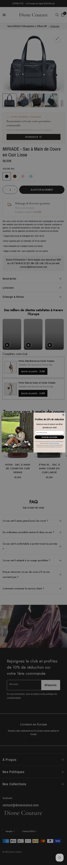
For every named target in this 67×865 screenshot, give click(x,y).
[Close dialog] (63, 414)
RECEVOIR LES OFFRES (49, 437)
